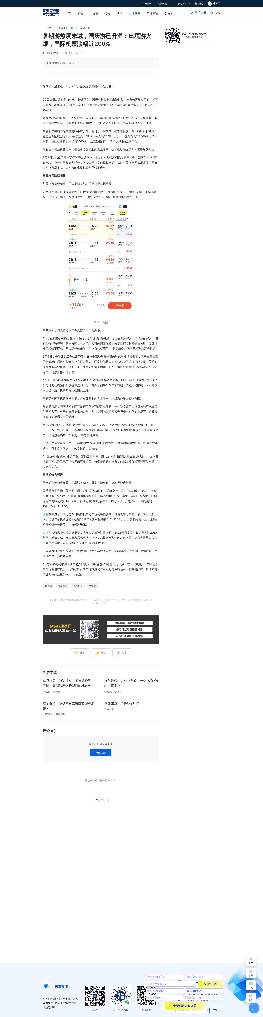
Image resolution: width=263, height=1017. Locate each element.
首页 (68, 13)
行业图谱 (152, 13)
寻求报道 (200, 12)
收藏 (80, 652)
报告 (107, 13)
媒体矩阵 (146, 3)
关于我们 (182, 3)
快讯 (95, 13)
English (169, 13)
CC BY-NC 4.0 (99, 603)
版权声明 (112, 599)
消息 (201, 3)
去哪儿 (47, 532)
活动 (119, 13)
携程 (45, 514)
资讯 (80, 13)
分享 (122, 652)
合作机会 (162, 3)
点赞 (101, 652)
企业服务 (134, 13)
